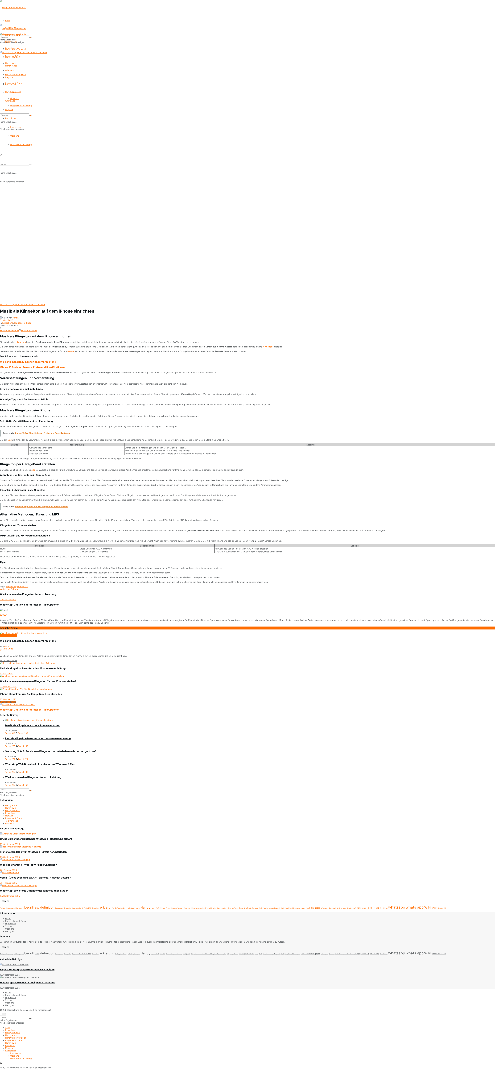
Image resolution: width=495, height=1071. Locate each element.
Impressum (15, 127)
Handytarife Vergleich (15, 74)
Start (7, 20)
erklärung (107, 907)
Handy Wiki (10, 92)
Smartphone (360, 908)
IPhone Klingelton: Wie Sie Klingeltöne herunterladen (31, 694)
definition (47, 907)
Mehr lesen (8, 660)
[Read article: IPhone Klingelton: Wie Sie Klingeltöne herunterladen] (247, 689)
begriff (29, 907)
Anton (16, 317)
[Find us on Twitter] (1, 1063)
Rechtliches (10, 118)
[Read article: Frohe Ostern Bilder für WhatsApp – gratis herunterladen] (247, 846)
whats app (415, 907)
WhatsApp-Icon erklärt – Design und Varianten (27, 982)
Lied (9, 440)
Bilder (37, 908)
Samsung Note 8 (334, 908)
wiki (427, 907)
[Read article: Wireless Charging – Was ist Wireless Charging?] (247, 859)
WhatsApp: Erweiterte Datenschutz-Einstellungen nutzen (34, 890)
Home (8, 918)
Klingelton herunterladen (218, 908)
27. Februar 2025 (8, 686)
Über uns (14, 136)
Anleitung (17, 908)
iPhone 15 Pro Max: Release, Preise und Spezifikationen (32, 367)
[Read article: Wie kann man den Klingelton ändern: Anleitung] (247, 633)
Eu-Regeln (118, 908)
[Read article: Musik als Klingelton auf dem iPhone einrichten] (250, 720)
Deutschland (59, 908)
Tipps (369, 908)
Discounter (67, 908)
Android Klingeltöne (6, 908)
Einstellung (95, 908)
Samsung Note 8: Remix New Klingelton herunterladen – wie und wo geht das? (51, 751)
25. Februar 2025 (8, 870)
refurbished (324, 908)
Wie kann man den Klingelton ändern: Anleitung (28, 361)
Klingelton (21, 342)
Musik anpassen (268, 908)
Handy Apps (11, 65)
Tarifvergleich (11, 821)
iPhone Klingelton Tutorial (174, 908)
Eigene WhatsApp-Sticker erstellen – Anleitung (27, 969)
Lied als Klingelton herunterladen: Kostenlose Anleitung (33, 668)
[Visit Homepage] (13, 7)
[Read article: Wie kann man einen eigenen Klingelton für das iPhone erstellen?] (247, 676)
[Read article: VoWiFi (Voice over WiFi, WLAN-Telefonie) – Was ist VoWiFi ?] (247, 872)
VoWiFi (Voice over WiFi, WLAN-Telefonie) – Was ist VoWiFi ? (35, 877)
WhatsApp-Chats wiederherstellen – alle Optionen (29, 709)
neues (298, 908)
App (33, 470)
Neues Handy (306, 908)
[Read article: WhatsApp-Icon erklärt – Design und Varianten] (247, 977)
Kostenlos (250, 908)
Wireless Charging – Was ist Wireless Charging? (28, 864)
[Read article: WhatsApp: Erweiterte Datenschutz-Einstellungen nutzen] (247, 885)
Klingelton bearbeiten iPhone (200, 908)
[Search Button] (30, 115)
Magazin (9, 109)
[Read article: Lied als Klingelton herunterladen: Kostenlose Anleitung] (247, 663)
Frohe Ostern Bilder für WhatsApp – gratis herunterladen (33, 851)
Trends (375, 908)
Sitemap (9, 926)
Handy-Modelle (12, 57)
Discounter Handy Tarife (80, 908)
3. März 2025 (6, 320)
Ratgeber (315, 908)
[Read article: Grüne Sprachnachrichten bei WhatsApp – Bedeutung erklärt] (247, 833)
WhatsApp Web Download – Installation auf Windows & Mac (40, 764)
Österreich (442, 908)
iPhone (70, 351)
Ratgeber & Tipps (13, 83)
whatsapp (396, 907)
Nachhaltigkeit (279, 908)
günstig (124, 908)
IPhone (9, 586)
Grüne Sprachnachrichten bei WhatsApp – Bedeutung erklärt (36, 838)
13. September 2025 (10, 844)
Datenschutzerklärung (21, 105)
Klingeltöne (10, 48)
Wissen (435, 908)
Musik (25, 586)
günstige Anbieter (134, 908)
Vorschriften (383, 908)
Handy (145, 907)
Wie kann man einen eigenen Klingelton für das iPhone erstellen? (38, 681)
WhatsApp (10, 100)
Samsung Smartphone (347, 908)
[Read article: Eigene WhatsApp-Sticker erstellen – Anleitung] (247, 964)
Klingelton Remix (232, 908)
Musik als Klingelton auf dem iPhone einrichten (32, 725)
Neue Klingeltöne (290, 908)
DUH (89, 908)
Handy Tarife (155, 908)
